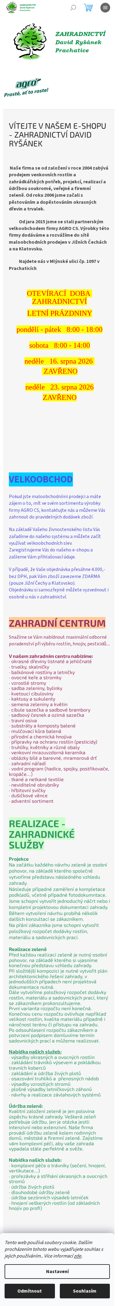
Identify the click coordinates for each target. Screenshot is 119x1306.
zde (77, 1256)
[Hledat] (73, 8)
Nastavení (57, 1271)
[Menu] (105, 8)
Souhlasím (84, 1291)
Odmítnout (29, 1291)
